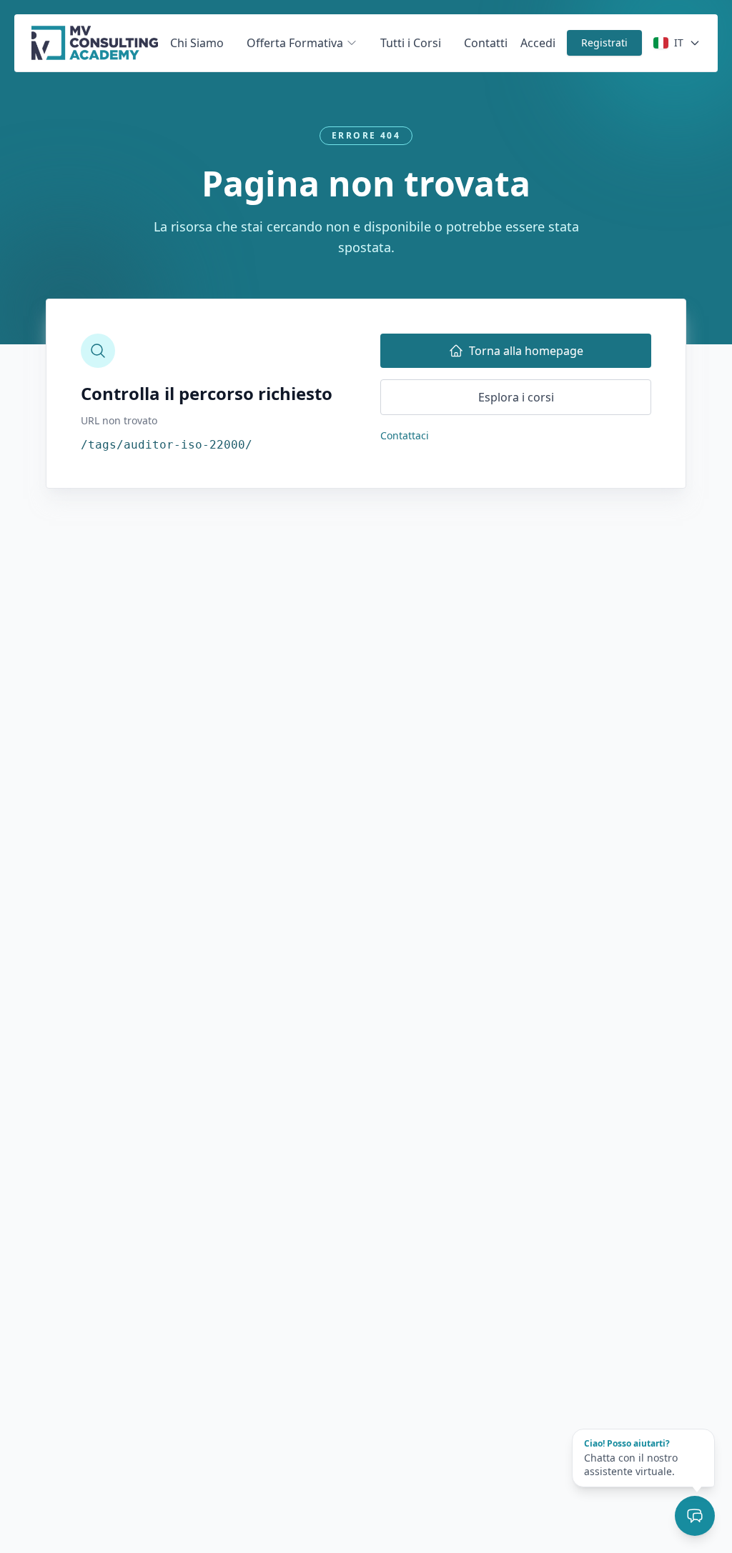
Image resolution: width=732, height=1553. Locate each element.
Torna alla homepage (526, 351)
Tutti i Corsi (410, 43)
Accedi (537, 43)
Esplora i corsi (516, 397)
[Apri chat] (695, 1516)
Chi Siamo (197, 43)
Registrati (604, 42)
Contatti (486, 43)
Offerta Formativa (295, 43)
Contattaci (404, 435)
